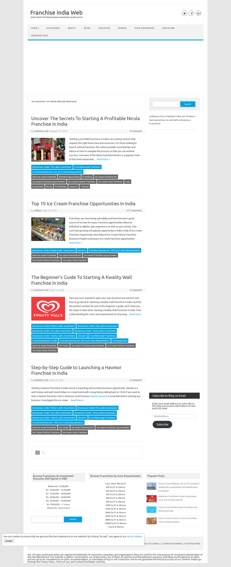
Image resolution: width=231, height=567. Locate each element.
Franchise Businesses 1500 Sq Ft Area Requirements (114, 250)
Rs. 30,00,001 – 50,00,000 (58, 500)
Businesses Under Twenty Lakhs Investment (53, 336)
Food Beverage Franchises (87, 167)
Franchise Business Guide (44, 340)
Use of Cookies (151, 543)
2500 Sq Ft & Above (115, 516)
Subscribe (162, 424)
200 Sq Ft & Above (115, 487)
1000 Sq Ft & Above (115, 505)
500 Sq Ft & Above (115, 501)
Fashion (122, 28)
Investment (37, 186)
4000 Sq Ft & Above (115, 520)
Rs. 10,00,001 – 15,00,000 (58, 490)
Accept (8, 541)
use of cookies (134, 536)
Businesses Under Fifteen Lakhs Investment (53, 250)
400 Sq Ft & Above (115, 498)
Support (74, 186)
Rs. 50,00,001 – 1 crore (58, 504)
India (127, 181)
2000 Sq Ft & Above (115, 512)
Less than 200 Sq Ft (115, 483)
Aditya (37, 210)
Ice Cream (64, 345)
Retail (87, 28)
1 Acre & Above (115, 527)
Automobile (53, 28)
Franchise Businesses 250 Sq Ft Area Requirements (57, 172)
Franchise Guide (39, 35)
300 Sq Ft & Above (115, 494)
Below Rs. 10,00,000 (58, 486)
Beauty (72, 28)
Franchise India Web (56, 12)
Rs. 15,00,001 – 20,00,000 (58, 493)
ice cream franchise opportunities (48, 181)
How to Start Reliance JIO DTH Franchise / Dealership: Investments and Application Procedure (179, 487)
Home (34, 28)
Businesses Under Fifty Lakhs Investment (97, 326)
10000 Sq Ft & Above (115, 523)
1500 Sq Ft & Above (115, 509)
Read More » (103, 159)
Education (104, 28)
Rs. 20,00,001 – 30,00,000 (58, 497)
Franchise (87, 177)
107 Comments (134, 210)
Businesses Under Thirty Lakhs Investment (95, 331)
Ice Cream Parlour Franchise (81, 181)
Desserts (82, 250)
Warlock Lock (41, 131)
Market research (99, 396)
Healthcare (168, 28)
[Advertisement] (115, 68)
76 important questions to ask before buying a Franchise (172, 120)
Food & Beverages (144, 28)
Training (85, 186)
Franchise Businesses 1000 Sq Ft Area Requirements (57, 422)
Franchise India (192, 543)
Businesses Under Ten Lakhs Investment (52, 167)
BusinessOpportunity (69, 177)
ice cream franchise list (106, 177)
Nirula (49, 186)
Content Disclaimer (172, 543)
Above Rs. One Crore (58, 508)
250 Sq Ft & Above (115, 491)
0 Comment (136, 131)
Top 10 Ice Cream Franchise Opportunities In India (83, 203)
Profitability (61, 186)
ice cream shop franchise (110, 181)
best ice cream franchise (44, 177)
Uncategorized (119, 340)
